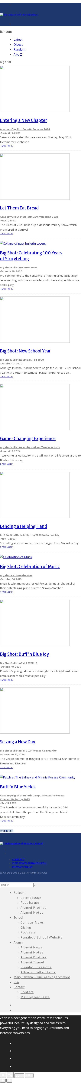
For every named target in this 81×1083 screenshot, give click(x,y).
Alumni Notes (32, 912)
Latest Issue (31, 898)
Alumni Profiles (34, 908)
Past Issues (30, 903)
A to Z (18, 54)
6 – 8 (2, 535)
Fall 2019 (16, 575)
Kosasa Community (44, 750)
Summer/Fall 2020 (32, 359)
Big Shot (17, 129)
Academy (6, 129)
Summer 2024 (41, 129)
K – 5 (34, 663)
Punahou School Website (42, 937)
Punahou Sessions (36, 967)
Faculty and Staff (32, 447)
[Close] (3, 1075)
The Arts (26, 575)
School (18, 917)
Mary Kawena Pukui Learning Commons (42, 977)
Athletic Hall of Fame (38, 972)
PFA (16, 982)
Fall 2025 (26, 663)
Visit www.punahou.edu (29, 863)
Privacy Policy (22, 867)
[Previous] (3, 1081)
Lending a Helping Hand (23, 526)
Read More (6, 145)
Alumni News (31, 947)
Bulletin (27, 129)
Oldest (18, 44)
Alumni (18, 942)
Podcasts (28, 932)
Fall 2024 (26, 750)
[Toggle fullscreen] (19, 1075)
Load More (6, 831)
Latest (18, 39)
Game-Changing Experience (28, 438)
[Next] (9, 1081)
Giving (26, 927)
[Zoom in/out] (29, 1075)
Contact (18, 859)
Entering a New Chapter (23, 120)
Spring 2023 (50, 216)
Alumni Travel (32, 962)
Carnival (38, 216)
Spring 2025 (22, 799)
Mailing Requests (35, 997)
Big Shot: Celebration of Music (30, 566)
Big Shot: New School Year (25, 351)
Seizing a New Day (17, 741)
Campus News (41, 795)
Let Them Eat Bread (19, 208)
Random (19, 49)
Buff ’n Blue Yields (18, 787)
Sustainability (50, 535)
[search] (35, 885)
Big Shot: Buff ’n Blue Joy (24, 654)
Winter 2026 (29, 267)
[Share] (10, 1075)
